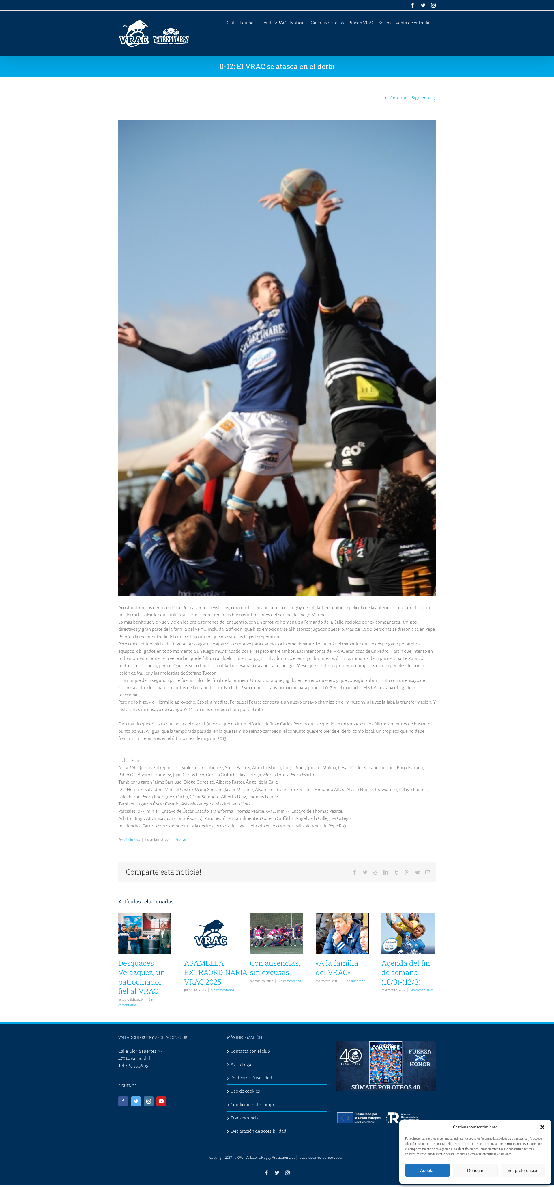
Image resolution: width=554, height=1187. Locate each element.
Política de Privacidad (251, 1077)
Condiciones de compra (254, 1104)
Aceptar (427, 1170)
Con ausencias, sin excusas (275, 967)
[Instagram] (149, 1101)
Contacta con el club (250, 1051)
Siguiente (421, 98)
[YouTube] (161, 1101)
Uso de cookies (245, 1091)
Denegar (475, 1170)
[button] (542, 1127)
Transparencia (245, 1118)
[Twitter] (136, 1101)
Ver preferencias (523, 1170)
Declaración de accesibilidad (258, 1131)
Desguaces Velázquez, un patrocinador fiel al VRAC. (141, 977)
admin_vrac (131, 840)
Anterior (398, 98)
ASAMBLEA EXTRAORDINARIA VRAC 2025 (215, 972)
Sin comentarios (222, 990)
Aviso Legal (241, 1064)
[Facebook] (123, 1101)
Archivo (180, 840)
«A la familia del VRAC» (337, 967)
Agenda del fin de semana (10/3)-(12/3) (405, 972)
